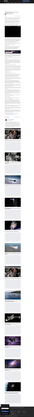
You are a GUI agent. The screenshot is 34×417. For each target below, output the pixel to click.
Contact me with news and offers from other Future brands (5, 409)
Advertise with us (18, 412)
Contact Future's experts (13, 411)
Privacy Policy (6, 413)
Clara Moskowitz (10, 119)
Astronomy (12, 2)
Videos (27, 2)
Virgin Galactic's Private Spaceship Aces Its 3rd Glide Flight (11, 114)
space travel (16, 19)
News (5, 14)
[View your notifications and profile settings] (26, 1)
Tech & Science (23, 2)
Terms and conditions (19, 411)
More (29, 2)
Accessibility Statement (13, 412)
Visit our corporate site (22, 407)
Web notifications (24, 412)
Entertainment (19, 2)
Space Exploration (8, 2)
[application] (13, 31)
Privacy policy (24, 411)
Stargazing (15, 2)
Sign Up (5, 411)
